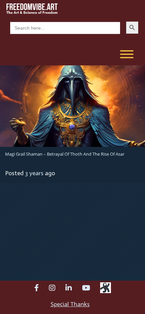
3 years (34, 173)
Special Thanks (70, 304)
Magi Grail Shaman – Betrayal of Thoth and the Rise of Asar (64, 154)
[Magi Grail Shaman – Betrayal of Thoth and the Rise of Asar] (72, 105)
